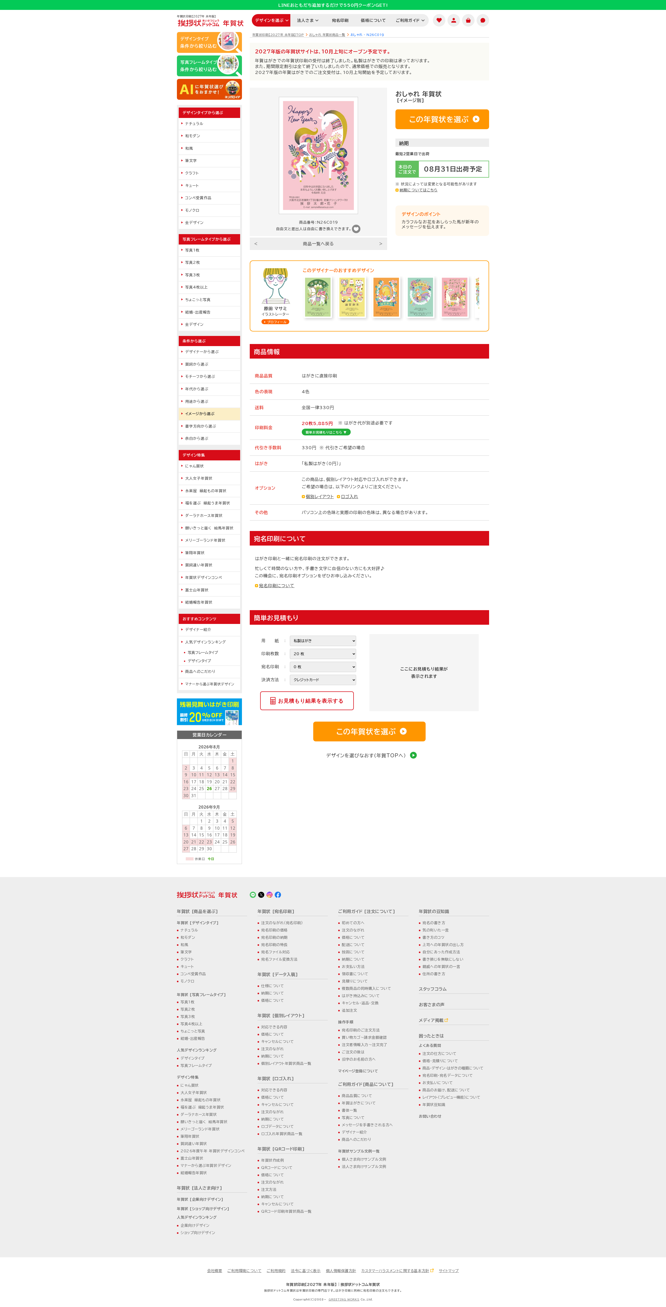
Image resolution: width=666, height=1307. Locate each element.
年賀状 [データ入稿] (278, 974)
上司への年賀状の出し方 (443, 945)
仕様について (272, 986)
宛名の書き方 (433, 923)
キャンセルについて (277, 1041)
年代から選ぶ (196, 389)
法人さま (305, 20)
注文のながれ (272, 1049)
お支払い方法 (353, 966)
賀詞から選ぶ (196, 364)
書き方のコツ (433, 937)
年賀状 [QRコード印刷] (281, 1149)
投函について (353, 952)
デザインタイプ (199, 661)
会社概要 (214, 1271)
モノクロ (192, 210)
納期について (272, 993)
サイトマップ (449, 1271)
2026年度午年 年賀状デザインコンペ (213, 1151)
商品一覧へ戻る (318, 244)
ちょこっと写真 (198, 300)
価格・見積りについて (440, 1061)
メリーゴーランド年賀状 (205, 540)
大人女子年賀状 (199, 478)
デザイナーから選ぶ (202, 352)
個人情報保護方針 (341, 1271)
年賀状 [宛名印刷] (276, 911)
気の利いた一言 (435, 930)
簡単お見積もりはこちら (326, 432)
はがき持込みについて (361, 996)
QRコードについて (277, 1168)
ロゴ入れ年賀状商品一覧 (281, 1134)
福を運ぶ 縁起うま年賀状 (207, 503)
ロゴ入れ (349, 497)
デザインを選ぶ (269, 20)
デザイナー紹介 (198, 629)
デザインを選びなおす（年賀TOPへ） (366, 755)
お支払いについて (437, 1083)
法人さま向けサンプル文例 (364, 1166)
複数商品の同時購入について (366, 988)
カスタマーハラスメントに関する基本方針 (395, 1271)
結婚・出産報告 (198, 312)
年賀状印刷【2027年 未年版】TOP (278, 34)
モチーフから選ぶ (200, 376)
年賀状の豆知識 (434, 911)
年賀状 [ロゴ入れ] (276, 1079)
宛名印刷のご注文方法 (361, 1030)
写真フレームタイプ (203, 652)
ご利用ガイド (408, 20)
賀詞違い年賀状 (199, 565)
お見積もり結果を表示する (311, 701)
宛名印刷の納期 (274, 937)
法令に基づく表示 (306, 1271)
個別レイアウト (320, 497)
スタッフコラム (433, 989)
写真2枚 (192, 262)
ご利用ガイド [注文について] (366, 911)
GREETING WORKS (344, 1299)
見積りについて (355, 981)
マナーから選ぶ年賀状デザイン (209, 684)
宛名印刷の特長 (274, 945)
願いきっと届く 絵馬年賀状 (209, 528)
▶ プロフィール (275, 321)
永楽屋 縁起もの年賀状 (206, 491)
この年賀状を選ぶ (439, 119)
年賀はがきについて (359, 1103)
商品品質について (357, 1096)
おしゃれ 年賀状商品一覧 (327, 34)
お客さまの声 (432, 1005)
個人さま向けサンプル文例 (364, 1159)
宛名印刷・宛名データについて (447, 1075)
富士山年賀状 (197, 590)
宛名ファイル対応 (275, 952)
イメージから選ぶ (200, 414)
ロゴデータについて (277, 1126)
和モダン (192, 136)
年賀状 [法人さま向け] (199, 1188)
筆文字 (191, 160)
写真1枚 (192, 250)
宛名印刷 (340, 20)
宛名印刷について (276, 586)
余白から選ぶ (196, 438)
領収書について (355, 974)
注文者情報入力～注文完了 (364, 1045)
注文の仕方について (439, 1053)
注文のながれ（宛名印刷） (282, 923)
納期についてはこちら (419, 190)
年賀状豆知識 (433, 1104)
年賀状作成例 (272, 1160)
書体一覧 (349, 1110)
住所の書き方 (433, 974)
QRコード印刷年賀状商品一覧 (286, 1211)
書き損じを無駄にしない (442, 959)
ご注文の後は (353, 1052)
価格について (373, 20)
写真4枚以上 (196, 287)
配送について (353, 945)
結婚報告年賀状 (199, 602)
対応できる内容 (274, 1027)
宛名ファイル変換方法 (279, 959)
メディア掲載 (431, 1020)
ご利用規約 (276, 1271)
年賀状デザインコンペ (203, 577)
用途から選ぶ (196, 401)
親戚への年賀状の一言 (441, 966)
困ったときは (431, 1036)
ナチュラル (194, 124)
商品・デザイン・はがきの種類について (452, 1068)
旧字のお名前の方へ (359, 1059)
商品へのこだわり (200, 671)
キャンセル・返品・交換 (360, 1003)
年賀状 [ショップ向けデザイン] (203, 1209)
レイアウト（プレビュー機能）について (451, 1097)
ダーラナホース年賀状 (204, 515)
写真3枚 (192, 275)
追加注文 (349, 1010)
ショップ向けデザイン (198, 1233)
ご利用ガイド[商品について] (366, 1084)
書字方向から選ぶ (200, 426)
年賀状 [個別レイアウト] (281, 1016)
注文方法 (268, 1189)
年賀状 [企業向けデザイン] (200, 1199)
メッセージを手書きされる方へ (367, 1125)
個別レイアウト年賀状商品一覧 (286, 1063)
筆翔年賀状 (195, 553)
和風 (189, 148)
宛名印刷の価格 (274, 930)
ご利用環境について (244, 1271)
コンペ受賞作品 (198, 198)
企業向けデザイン (195, 1225)
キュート (192, 185)
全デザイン (194, 222)
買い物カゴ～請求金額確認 (364, 1037)
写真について (353, 1118)
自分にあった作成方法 (441, 952)
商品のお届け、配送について (446, 1090)
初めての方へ (353, 923)
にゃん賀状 (194, 466)
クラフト (192, 173)
